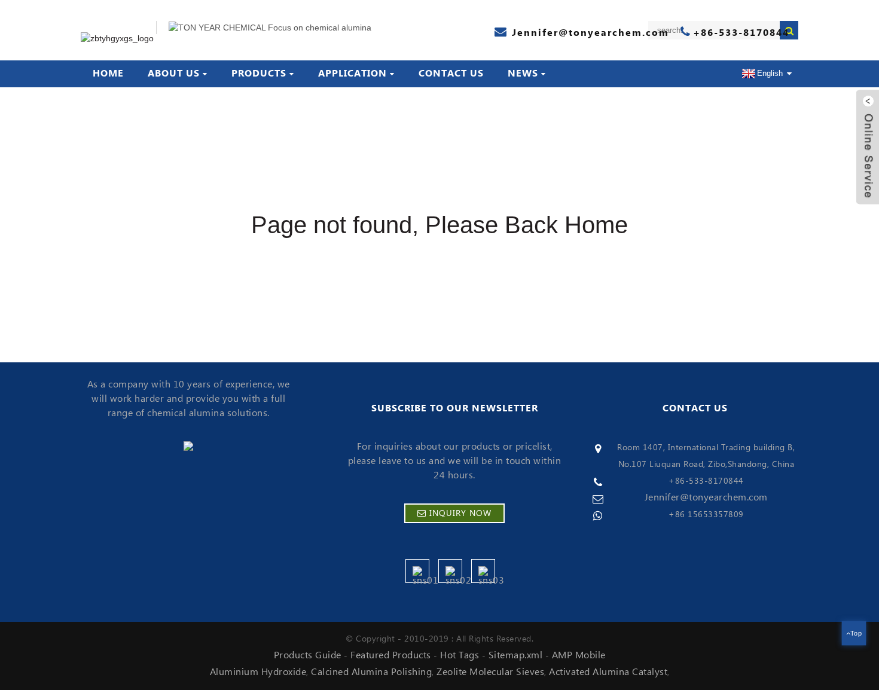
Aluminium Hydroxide (258, 672)
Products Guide (307, 655)
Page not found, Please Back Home (439, 225)
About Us (174, 73)
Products (258, 73)
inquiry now (460, 513)
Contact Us (451, 73)
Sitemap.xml (516, 655)
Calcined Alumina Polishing (371, 672)
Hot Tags (459, 655)
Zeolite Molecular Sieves (490, 672)
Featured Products (390, 655)
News (523, 73)
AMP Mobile (579, 655)
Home (108, 73)
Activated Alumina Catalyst (608, 672)
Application (352, 73)
